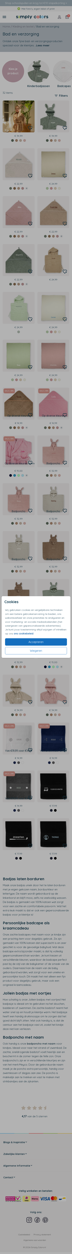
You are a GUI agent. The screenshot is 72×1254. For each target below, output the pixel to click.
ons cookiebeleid (23, 633)
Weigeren (36, 650)
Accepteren (36, 642)
